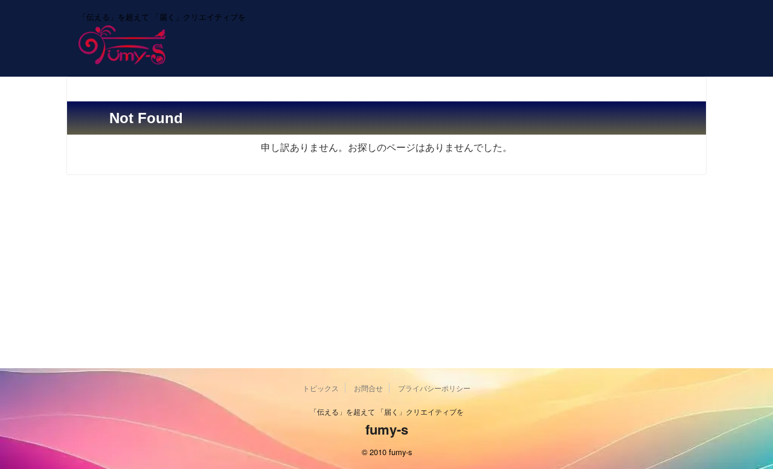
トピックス (321, 388)
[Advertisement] (386, 277)
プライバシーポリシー (434, 388)
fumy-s (386, 429)
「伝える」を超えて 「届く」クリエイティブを (387, 411)
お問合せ (368, 388)
